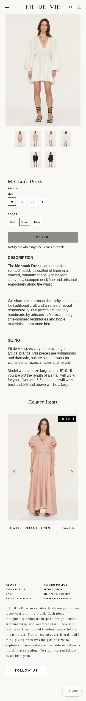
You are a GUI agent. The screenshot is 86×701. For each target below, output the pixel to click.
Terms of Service (57, 598)
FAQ (9, 593)
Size (10, 193)
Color (12, 214)
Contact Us (15, 589)
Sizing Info (53, 589)
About (11, 584)
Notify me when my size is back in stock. (36, 247)
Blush (12, 221)
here (47, 324)
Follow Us (26, 670)
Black (37, 221)
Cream (24, 221)
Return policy (56, 584)
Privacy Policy (18, 598)
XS (12, 201)
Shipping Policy (57, 593)
